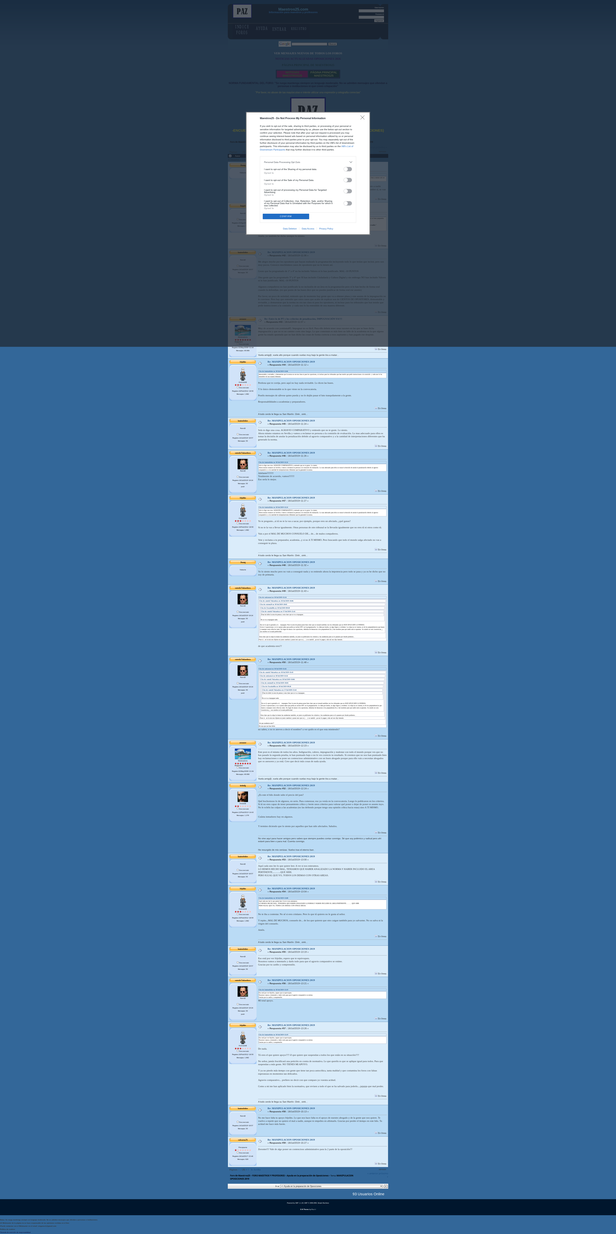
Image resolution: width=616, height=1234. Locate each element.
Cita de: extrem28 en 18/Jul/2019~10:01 (273, 604)
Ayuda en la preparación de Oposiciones (307, 1175)
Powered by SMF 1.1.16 (295, 1203)
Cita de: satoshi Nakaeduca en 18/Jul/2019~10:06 (276, 601)
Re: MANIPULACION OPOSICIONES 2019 (291, 361)
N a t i (314, 1209)
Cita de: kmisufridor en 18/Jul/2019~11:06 (273, 371)
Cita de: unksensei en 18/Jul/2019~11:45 (273, 669)
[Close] (363, 118)
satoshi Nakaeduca (243, 453)
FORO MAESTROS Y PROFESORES (268, 1175)
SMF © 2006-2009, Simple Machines (316, 1203)
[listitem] (308, 162)
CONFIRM (286, 216)
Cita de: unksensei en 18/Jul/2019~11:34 (273, 597)
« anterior (372, 1173)
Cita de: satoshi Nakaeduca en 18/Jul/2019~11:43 (276, 672)
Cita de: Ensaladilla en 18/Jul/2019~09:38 (275, 608)
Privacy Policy (326, 228)
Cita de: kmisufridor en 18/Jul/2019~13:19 (273, 990)
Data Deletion (290, 228)
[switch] (348, 169)
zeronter (243, 743)
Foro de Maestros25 (240, 1175)
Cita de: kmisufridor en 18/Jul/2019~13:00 (273, 898)
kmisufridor (243, 421)
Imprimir (382, 1169)
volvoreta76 (243, 1140)
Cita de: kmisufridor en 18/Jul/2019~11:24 (273, 462)
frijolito (243, 362)
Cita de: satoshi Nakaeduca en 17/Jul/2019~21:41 (278, 611)
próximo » (383, 1175)
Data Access (308, 228)
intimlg (243, 785)
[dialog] (308, 173)
